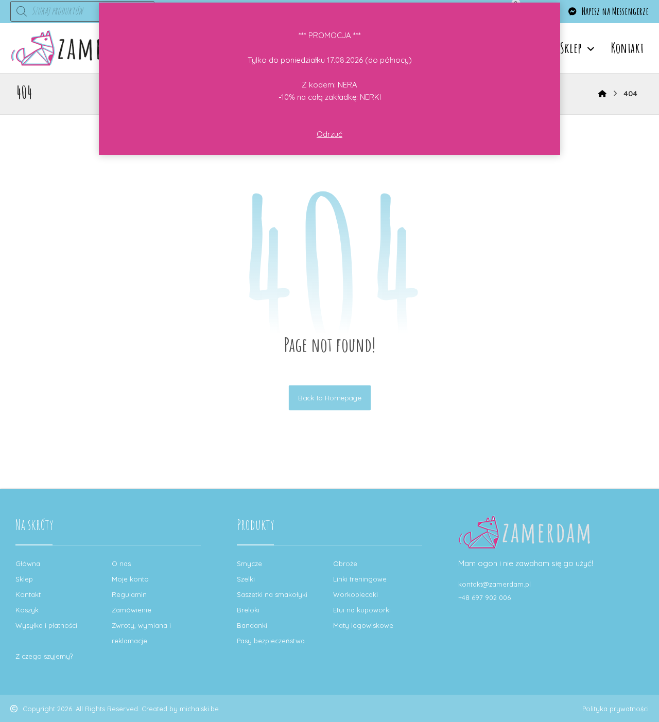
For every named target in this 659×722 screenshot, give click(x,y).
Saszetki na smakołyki (272, 594)
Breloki (248, 610)
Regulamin (129, 594)
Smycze (249, 563)
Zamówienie (131, 610)
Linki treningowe (360, 579)
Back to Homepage (329, 397)
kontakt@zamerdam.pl (494, 584)
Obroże (345, 563)
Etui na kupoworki (362, 610)
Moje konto (130, 579)
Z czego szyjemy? (44, 656)
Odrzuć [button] (329, 134)
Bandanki (252, 625)
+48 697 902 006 (484, 597)
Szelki (246, 579)
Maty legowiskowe (363, 625)
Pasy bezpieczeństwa (271, 641)
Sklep (24, 579)
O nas (121, 563)
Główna (27, 563)
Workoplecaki (355, 594)
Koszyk (27, 610)
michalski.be (199, 709)
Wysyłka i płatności (46, 625)
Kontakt (28, 594)
